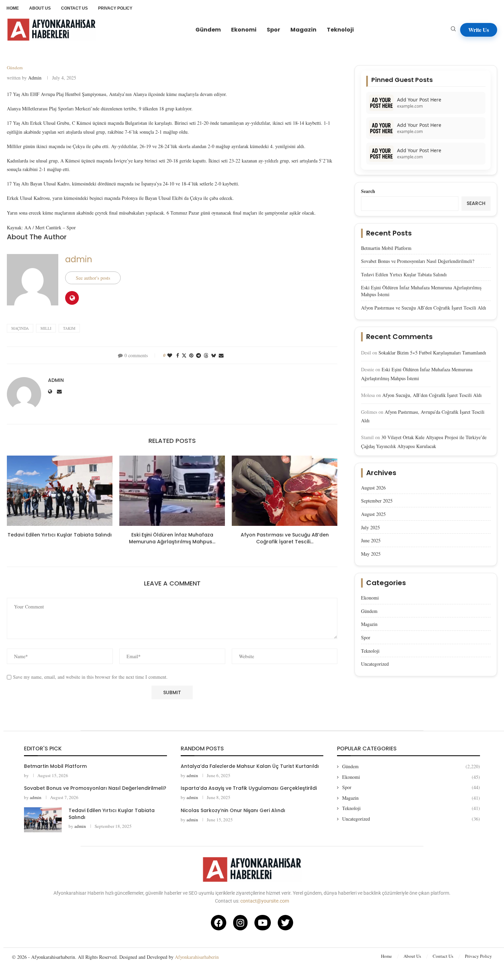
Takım (69, 328)
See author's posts (93, 278)
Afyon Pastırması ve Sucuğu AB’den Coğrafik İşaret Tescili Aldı (423, 307)
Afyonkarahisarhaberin (197, 957)
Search (368, 191)
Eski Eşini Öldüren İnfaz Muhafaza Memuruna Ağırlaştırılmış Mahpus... (172, 538)
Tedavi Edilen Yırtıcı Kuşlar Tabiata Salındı (60, 534)
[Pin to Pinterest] (191, 355)
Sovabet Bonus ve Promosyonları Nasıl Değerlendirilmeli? (417, 261)
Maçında (20, 328)
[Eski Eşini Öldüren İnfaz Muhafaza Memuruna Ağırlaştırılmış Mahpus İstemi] (172, 491)
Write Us (478, 30)
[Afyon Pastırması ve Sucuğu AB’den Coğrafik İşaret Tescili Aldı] (284, 491)
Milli (45, 328)
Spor (273, 30)
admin (34, 77)
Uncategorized (375, 664)
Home (386, 956)
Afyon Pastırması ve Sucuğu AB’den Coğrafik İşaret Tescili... (285, 538)
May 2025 (371, 554)
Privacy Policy (478, 956)
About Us (412, 956)
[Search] (453, 29)
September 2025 (377, 500)
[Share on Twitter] (184, 355)
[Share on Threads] (206, 355)
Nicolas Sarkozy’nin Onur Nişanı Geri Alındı (233, 810)
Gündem (208, 30)
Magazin (303, 30)
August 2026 (373, 487)
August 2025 (373, 514)
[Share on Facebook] (177, 355)
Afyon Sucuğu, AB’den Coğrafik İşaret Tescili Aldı (432, 395)
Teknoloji (340, 30)
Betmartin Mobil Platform (386, 248)
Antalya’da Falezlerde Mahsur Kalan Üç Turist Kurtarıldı (250, 766)
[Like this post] (169, 355)
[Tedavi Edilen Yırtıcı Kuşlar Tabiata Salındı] (59, 491)
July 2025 (370, 527)
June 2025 (371, 540)
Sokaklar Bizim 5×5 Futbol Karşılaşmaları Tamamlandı (432, 352)
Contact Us (443, 956)
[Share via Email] (221, 355)
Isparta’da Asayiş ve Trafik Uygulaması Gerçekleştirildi (249, 788)
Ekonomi (243, 30)
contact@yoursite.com (264, 901)
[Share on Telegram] (198, 355)
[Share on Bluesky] (213, 355)
